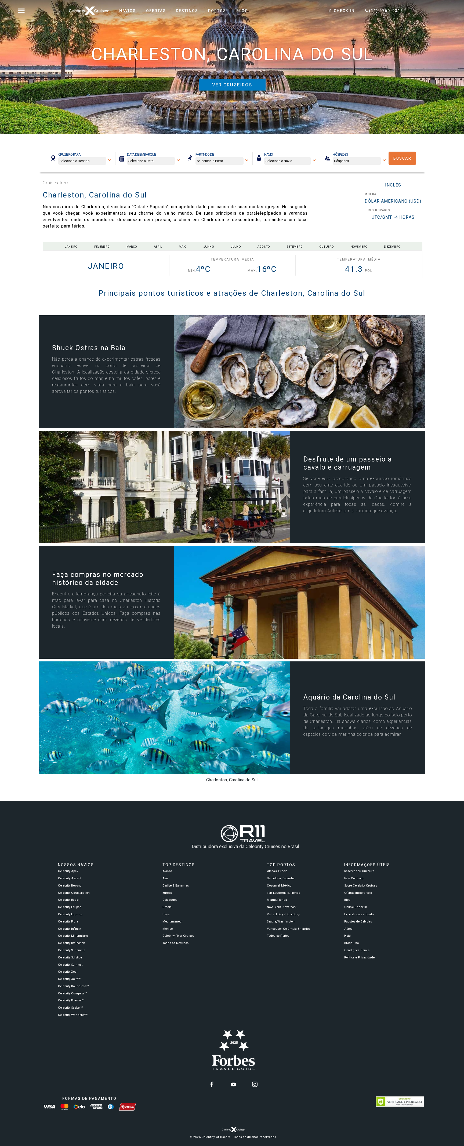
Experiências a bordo (359, 914)
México (167, 929)
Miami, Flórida (277, 900)
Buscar (402, 158)
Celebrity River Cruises (178, 936)
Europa (167, 893)
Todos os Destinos (175, 943)
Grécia (167, 907)
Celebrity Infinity (69, 929)
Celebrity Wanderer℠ (73, 1015)
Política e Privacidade (359, 957)
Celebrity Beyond (70, 885)
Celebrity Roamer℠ (71, 1000)
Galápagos (169, 900)
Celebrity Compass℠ (72, 993)
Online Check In (355, 907)
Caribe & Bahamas (175, 885)
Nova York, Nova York (282, 907)
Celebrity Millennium (73, 936)
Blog (347, 900)
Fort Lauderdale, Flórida (283, 893)
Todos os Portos (278, 936)
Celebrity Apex (68, 871)
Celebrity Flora (68, 921)
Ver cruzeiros (232, 84)
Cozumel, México (279, 885)
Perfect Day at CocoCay (283, 914)
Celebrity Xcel (67, 971)
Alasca (167, 871)
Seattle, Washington (281, 921)
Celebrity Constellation (74, 893)
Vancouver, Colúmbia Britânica (288, 929)
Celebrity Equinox (70, 914)
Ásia (165, 878)
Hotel (347, 936)
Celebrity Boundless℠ (73, 986)
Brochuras (351, 943)
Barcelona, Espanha (281, 878)
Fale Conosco (353, 878)
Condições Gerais (356, 950)
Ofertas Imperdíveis (358, 893)
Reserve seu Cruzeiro (359, 871)
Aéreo (348, 929)
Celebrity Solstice (70, 957)
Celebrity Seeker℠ (70, 1007)
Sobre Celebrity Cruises (360, 885)
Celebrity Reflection (71, 943)
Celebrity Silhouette (71, 950)
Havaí (166, 914)
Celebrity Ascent (69, 878)
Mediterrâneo (171, 921)
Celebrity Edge (68, 900)
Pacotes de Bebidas (358, 921)
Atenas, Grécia (277, 871)
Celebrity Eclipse (69, 907)
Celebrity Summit (70, 964)
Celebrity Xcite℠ (69, 979)
